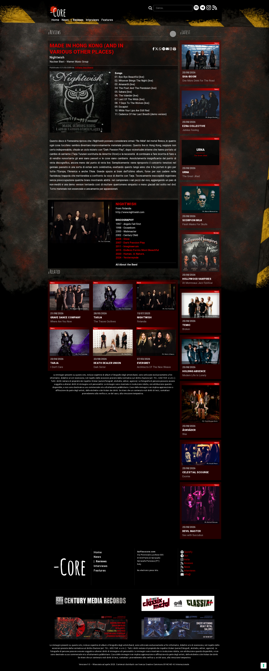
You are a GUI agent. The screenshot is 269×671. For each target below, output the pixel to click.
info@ (187, 574)
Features (107, 19)
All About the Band (126, 264)
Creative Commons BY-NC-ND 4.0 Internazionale (168, 664)
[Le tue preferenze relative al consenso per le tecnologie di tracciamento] (264, 666)
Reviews (77, 19)
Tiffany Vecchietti (84, 67)
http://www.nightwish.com (130, 212)
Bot (186, 555)
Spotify (188, 551)
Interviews (93, 19)
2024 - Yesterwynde (127, 257)
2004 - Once (123, 238)
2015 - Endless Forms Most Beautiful (137, 250)
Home (56, 19)
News (65, 19)
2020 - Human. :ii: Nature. (130, 253)
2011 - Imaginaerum (127, 246)
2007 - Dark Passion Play (130, 242)
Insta (186, 559)
